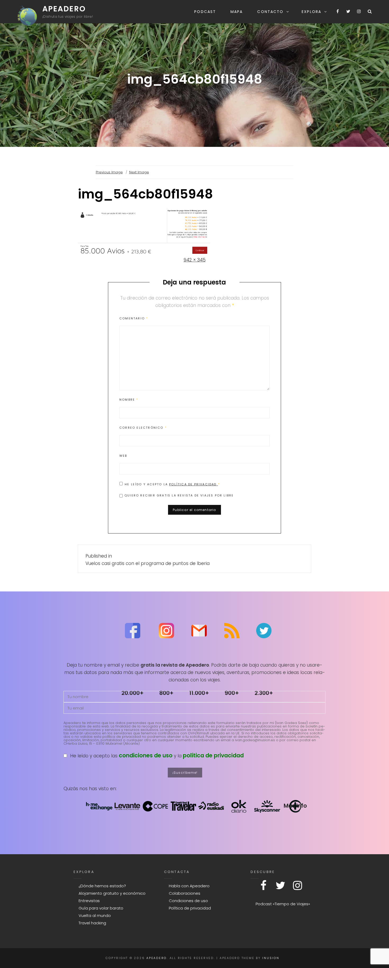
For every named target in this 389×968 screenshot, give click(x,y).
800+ (166, 693)
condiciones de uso (146, 755)
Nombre (128, 399)
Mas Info (295, 805)
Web (123, 456)
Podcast (205, 11)
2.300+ (264, 693)
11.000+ (199, 693)
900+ (232, 693)
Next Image (139, 172)
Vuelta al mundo (95, 915)
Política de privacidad (193, 484)
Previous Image (109, 172)
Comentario (133, 318)
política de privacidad (213, 755)
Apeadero (64, 9)
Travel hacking (92, 923)
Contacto (270, 11)
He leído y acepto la (172, 484)
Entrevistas (89, 900)
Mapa (236, 11)
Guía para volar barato (101, 908)
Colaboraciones (184, 893)
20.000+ (132, 693)
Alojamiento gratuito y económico (112, 893)
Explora (311, 11)
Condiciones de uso (188, 900)
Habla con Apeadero (189, 886)
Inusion (270, 958)
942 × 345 (195, 260)
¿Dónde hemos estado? (102, 886)
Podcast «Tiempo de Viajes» (283, 904)
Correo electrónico (143, 427)
